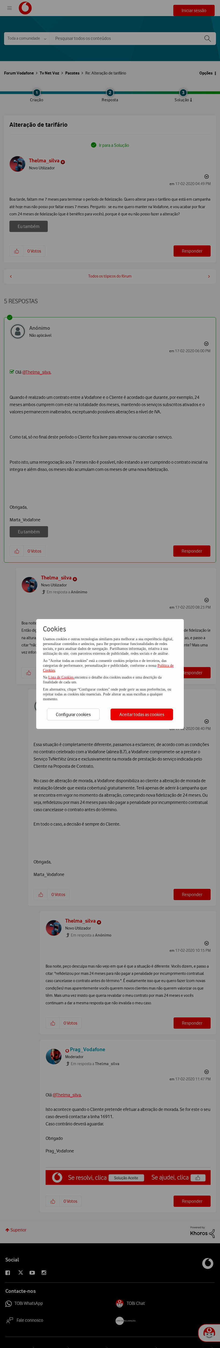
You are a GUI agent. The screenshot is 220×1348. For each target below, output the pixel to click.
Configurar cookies (73, 714)
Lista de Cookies (61, 677)
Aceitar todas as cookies (141, 714)
